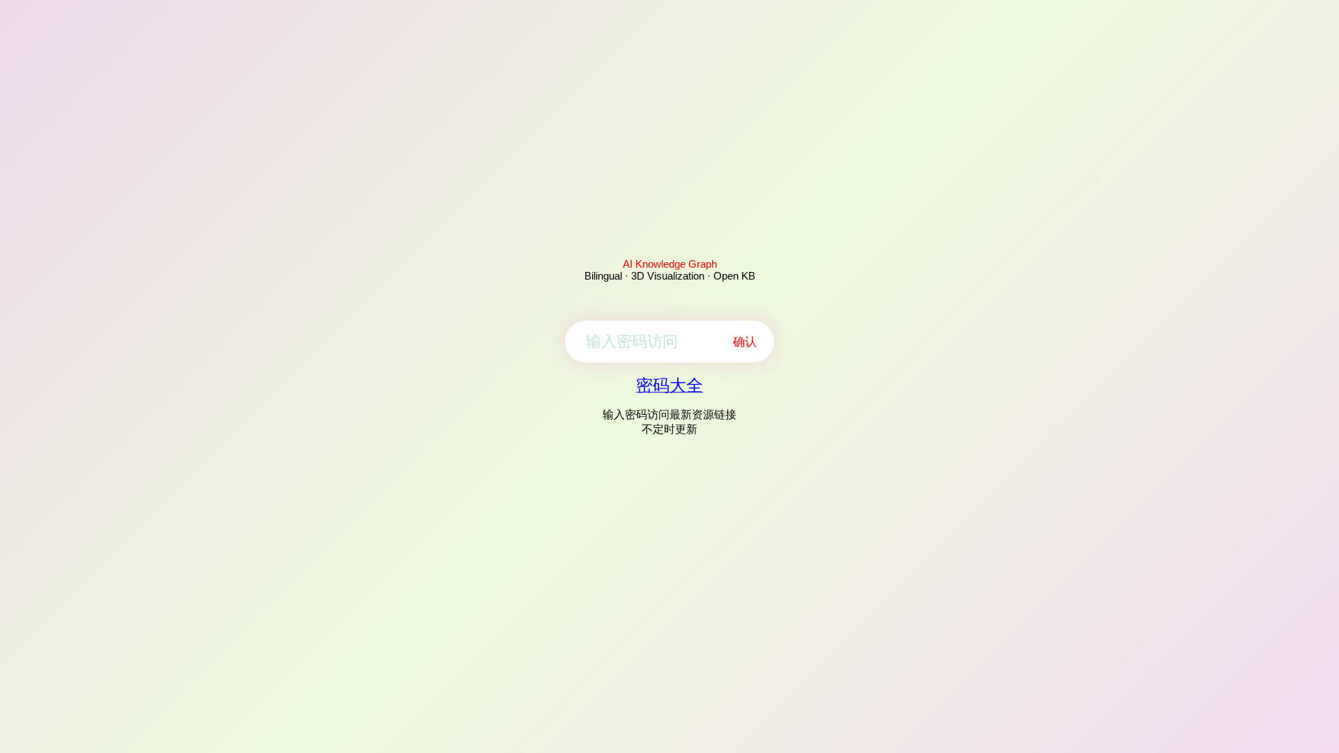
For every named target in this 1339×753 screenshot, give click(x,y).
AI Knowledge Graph (670, 264)
